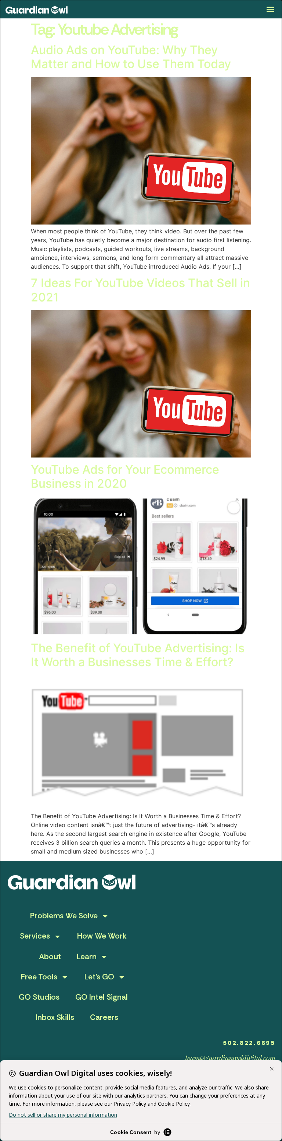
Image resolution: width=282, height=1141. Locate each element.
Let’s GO (99, 977)
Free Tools (39, 977)
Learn (87, 956)
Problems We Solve (64, 916)
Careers (104, 1017)
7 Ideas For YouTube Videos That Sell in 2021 (140, 290)
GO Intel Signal (101, 997)
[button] (270, 9)
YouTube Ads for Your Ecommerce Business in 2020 (125, 476)
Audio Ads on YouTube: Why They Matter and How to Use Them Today (131, 57)
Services (35, 936)
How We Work (102, 936)
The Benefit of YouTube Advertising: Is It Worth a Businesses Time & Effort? (138, 655)
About (50, 956)
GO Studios (39, 997)
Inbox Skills (55, 1017)
